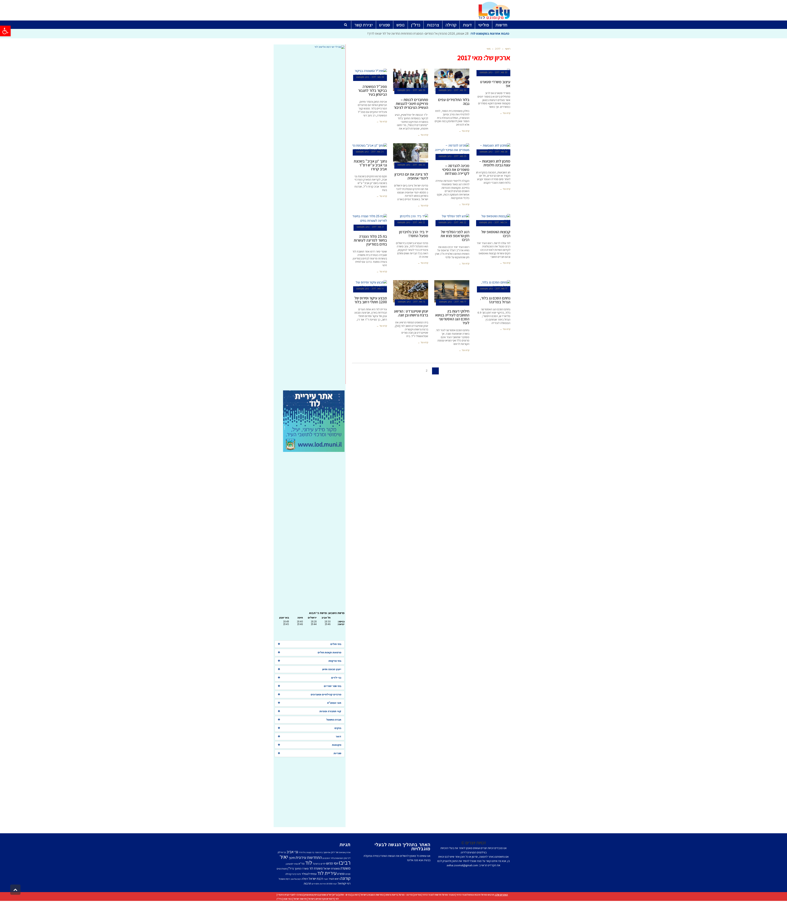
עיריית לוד (327, 873)
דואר (338, 736)
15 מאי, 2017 (419, 301)
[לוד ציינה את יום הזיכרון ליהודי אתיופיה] (410, 154)
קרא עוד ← (505, 113)
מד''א (301, 863)
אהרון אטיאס (344, 852)
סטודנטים (282, 868)
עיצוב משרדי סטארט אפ (495, 83)
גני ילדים (336, 677)
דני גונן (347, 858)
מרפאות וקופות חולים (329, 652)
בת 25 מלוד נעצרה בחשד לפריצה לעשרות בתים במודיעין (370, 240)
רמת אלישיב (295, 879)
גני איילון (282, 852)
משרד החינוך (302, 868)
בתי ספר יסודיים (332, 686)
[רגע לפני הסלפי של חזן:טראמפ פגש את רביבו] (451, 218)
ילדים (323, 863)
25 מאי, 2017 (460, 156)
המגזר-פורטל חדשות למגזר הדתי (439, 894)
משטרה (345, 868)
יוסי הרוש (332, 863)
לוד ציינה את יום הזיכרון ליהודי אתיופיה (411, 176)
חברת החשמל (333, 719)
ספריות (337, 753)
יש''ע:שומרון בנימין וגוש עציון (318, 894)
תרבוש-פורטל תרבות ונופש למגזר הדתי (475, 894)
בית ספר (319, 852)
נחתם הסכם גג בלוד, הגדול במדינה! (495, 300)
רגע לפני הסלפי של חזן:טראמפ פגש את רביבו (455, 235)
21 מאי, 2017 (378, 226)
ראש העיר (334, 879)
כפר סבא (287, 898)
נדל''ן (291, 868)
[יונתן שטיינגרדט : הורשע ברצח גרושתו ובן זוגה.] (410, 291)
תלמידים (315, 883)
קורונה (345, 878)
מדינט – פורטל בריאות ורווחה (399, 894)
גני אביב (292, 851)
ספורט (341, 874)
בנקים (337, 728)
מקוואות (336, 745)
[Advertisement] (310, 219)
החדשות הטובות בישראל (372, 894)
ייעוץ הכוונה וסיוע (331, 669)
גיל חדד (302, 852)
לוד (308, 862)
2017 (497, 48)
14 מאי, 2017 (378, 288)
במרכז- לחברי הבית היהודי (290, 894)
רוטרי (326, 879)
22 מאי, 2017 (460, 222)
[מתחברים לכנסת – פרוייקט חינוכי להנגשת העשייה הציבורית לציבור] (410, 80)
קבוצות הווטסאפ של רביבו (495, 233)
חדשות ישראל (300, 898)
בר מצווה (310, 852)
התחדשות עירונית (309, 857)
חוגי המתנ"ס (334, 702)
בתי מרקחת (335, 660)
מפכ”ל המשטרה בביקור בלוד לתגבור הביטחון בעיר (372, 90)
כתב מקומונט (486, 72)
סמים (347, 873)
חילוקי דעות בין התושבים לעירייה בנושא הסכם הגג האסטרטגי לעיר (452, 317)
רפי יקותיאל (344, 883)
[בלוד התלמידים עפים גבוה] (451, 80)
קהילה (288, 874)
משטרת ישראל (331, 868)
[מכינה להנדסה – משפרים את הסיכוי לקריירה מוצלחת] (451, 150)
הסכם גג (326, 858)
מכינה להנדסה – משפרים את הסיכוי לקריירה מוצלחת (455, 169)
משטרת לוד (316, 868)
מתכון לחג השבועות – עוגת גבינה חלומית (494, 163)
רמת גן (355, 894)
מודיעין (417, 894)
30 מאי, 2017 (501, 72)
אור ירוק (335, 852)
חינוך (292, 857)
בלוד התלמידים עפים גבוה (453, 101)
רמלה (305, 879)
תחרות (329, 883)
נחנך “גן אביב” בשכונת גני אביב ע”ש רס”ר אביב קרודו (370, 165)
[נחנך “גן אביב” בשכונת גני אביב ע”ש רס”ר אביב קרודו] (369, 147)
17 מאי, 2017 (501, 288)
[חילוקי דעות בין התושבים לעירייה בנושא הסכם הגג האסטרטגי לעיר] (451, 291)
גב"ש (335, 894)
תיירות (323, 883)
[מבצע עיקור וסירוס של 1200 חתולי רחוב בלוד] (369, 284)
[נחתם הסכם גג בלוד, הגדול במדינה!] (492, 284)
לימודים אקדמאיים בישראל (321, 898)
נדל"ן (279, 898)
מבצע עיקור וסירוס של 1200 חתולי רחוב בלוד (370, 300)
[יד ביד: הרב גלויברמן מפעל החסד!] (410, 218)
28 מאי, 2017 (378, 77)
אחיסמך (326, 852)
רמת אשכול (284, 879)
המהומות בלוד (337, 858)
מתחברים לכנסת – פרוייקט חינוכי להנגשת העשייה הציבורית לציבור (411, 103)
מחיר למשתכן (292, 863)
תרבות (307, 883)
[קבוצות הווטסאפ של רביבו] (492, 218)
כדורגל (316, 863)
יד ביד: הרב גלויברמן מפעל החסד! (413, 233)
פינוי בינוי (296, 873)
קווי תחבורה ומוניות (330, 711)
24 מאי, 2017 (377, 151)
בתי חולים (335, 644)
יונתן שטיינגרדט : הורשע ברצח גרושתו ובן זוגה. (411, 313)
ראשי (507, 48)
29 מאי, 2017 (419, 90)
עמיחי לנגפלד (309, 874)
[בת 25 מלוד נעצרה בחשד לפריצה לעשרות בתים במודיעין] (369, 221)
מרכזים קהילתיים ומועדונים (326, 694)
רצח (335, 883)
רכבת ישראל (316, 879)
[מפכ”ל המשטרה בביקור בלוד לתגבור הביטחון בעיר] (369, 73)
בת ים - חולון (345, 894)
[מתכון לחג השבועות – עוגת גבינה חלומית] (492, 147)
